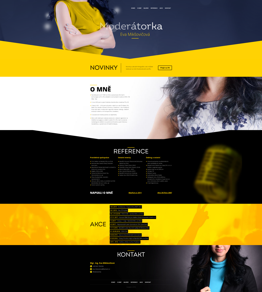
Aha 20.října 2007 (164, 193)
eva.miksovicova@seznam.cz (101, 269)
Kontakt (168, 8)
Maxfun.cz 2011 (135, 193)
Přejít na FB (165, 68)
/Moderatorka (97, 272)
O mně (139, 8)
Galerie (146, 8)
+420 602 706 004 (98, 266)
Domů (133, 8)
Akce (161, 8)
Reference (154, 8)
